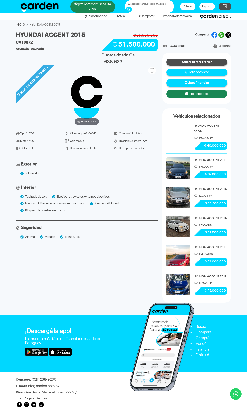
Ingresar (207, 6)
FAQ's (121, 16)
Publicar (188, 6)
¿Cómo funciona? (96, 16)
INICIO (20, 24)
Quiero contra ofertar (197, 62)
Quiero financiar (197, 83)
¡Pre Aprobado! (198, 93)
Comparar (146, 16)
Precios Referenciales (177, 16)
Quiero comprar (197, 72)
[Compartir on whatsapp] (221, 35)
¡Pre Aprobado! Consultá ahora (94, 6)
